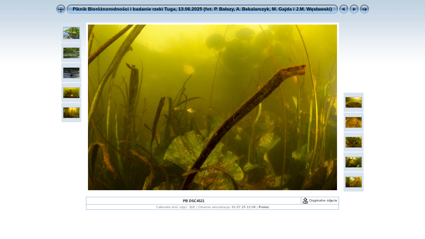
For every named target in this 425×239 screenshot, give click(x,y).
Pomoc (264, 207)
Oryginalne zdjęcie (322, 200)
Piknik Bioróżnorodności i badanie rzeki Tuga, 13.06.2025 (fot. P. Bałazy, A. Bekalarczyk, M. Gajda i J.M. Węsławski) (202, 9)
